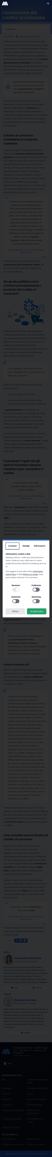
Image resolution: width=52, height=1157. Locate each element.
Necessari (16, 585)
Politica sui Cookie (30, 574)
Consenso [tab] (12, 546)
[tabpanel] (26, 578)
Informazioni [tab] (39, 546)
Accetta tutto (37, 611)
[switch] (15, 590)
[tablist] (26, 546)
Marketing (36, 597)
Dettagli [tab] (26, 546)
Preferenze (36, 585)
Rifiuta (15, 611)
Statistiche (15, 597)
